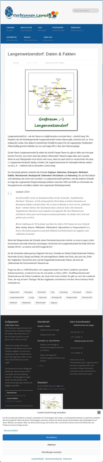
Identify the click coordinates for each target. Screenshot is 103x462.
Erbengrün (28, 292)
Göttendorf (42, 292)
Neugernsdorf (72, 297)
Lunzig (31, 297)
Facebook (9, 401)
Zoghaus (54, 302)
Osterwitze (12, 38)
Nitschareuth (87, 297)
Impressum (67, 458)
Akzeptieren (51, 437)
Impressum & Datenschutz (15, 395)
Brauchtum (26, 28)
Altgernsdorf (14, 292)
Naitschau (43, 297)
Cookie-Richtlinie (38, 458)
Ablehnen (51, 445)
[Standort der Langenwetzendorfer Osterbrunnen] (51, 407)
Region (30, 38)
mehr (40, 365)
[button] (99, 412)
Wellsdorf (13, 302)
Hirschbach (77, 292)
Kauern (89, 292)
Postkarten (58, 28)
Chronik (10, 28)
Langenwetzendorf (52, 63)
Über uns (49, 38)
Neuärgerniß (56, 297)
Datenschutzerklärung (53, 458)
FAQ (42, 28)
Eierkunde (77, 28)
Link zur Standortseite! (56, 389)
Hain (53, 292)
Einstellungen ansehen (51, 452)
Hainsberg (64, 292)
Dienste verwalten (11, 430)
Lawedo (16, 63)
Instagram (18, 401)
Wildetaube (26, 302)
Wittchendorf (41, 302)
